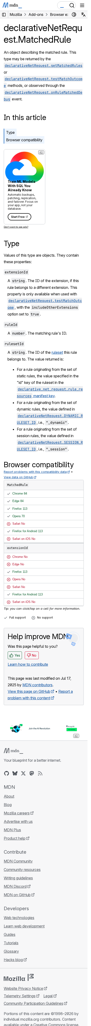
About (9, 796)
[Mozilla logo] (19, 977)
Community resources (22, 869)
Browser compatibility (24, 140)
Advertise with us (18, 821)
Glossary (11, 951)
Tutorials (11, 943)
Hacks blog (13, 959)
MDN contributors (37, 685)
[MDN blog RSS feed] (40, 773)
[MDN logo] (13, 751)
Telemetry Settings (19, 996)
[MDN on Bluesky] (15, 773)
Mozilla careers (17, 813)
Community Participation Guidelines (33, 1003)
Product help (14, 838)
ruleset (57, 352)
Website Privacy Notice (23, 988)
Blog (8, 804)
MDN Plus (12, 830)
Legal (48, 996)
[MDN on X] (23, 773)
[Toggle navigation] (82, 5)
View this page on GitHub (29, 691)
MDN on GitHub (17, 894)
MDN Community (18, 861)
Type (10, 132)
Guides (9, 934)
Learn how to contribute (28, 664)
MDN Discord (15, 886)
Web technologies (19, 917)
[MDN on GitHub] (6, 773)
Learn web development (24, 926)
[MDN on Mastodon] (32, 773)
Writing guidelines (18, 878)
